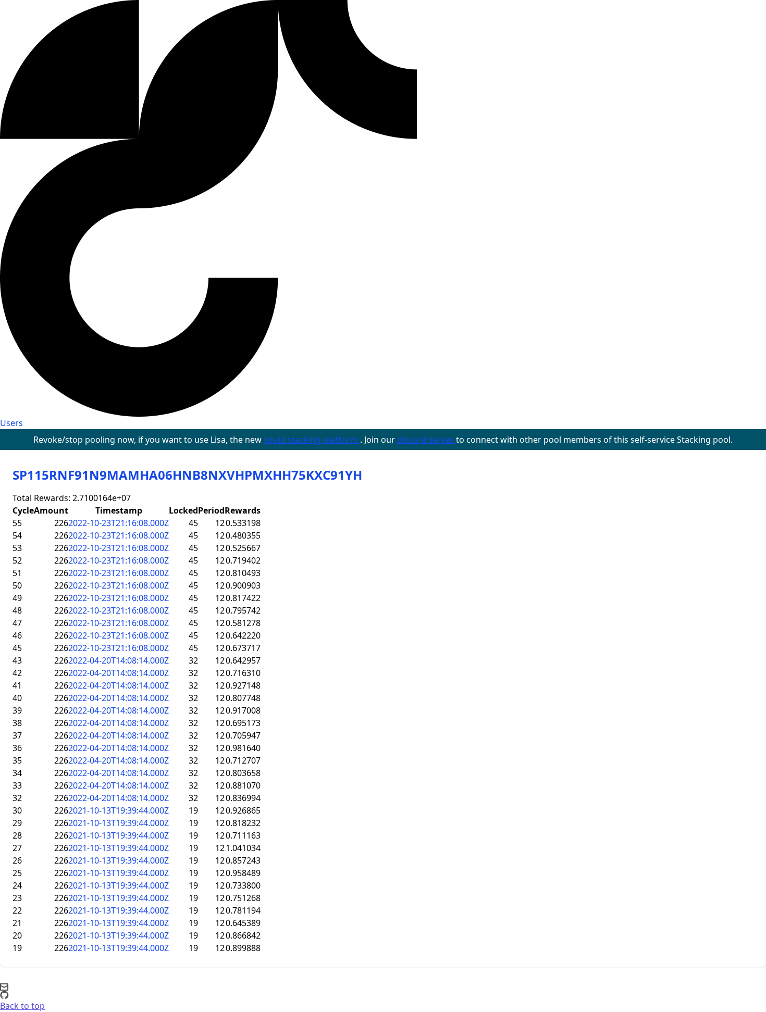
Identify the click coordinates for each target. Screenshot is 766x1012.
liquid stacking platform (312, 439)
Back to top (22, 1005)
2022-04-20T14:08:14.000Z (118, 660)
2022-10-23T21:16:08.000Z (118, 523)
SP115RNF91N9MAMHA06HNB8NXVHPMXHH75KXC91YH (187, 474)
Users (11, 423)
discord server (426, 439)
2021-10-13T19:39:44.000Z (118, 810)
